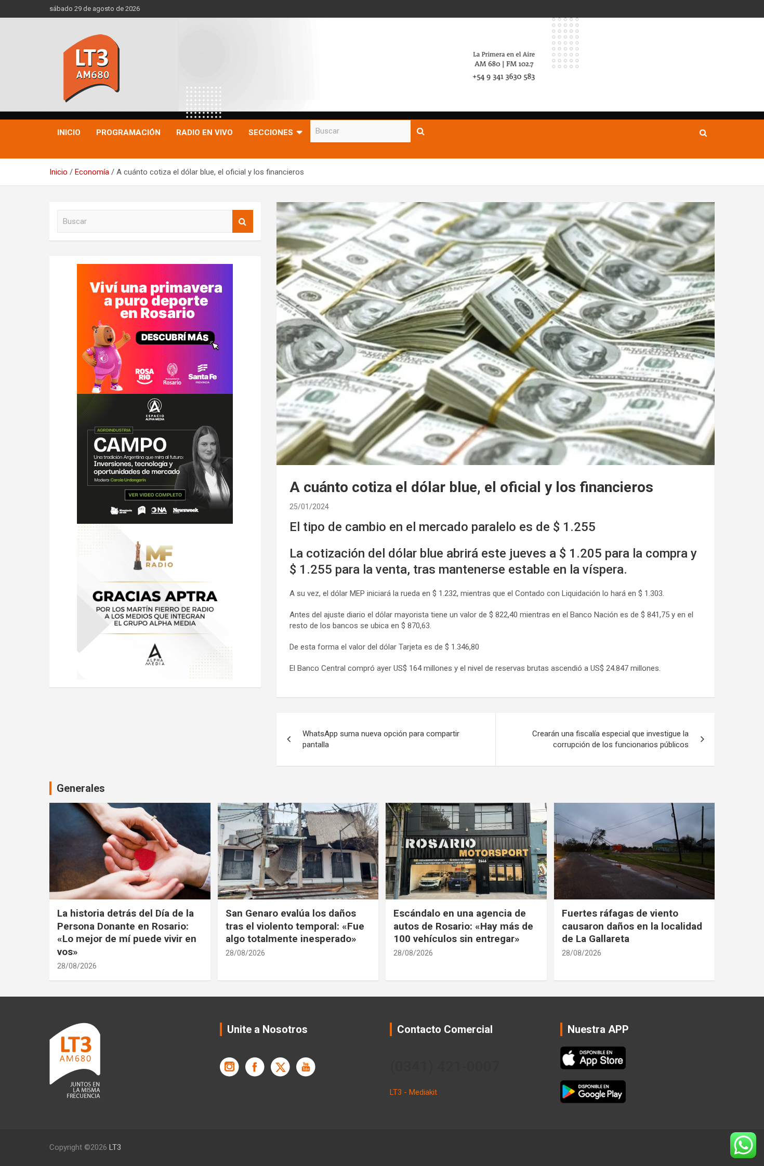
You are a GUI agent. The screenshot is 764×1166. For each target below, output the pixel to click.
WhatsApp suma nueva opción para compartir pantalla (380, 739)
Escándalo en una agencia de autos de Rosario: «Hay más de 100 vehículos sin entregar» (463, 926)
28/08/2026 (77, 966)
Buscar (421, 131)
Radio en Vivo (204, 132)
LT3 (115, 1147)
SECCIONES (270, 132)
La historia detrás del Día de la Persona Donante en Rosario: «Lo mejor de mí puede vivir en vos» (126, 932)
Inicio (69, 132)
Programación (128, 132)
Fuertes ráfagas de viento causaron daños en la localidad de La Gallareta (632, 926)
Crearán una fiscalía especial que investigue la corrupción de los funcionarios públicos (610, 739)
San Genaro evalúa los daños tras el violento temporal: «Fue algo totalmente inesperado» (295, 926)
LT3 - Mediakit (413, 1092)
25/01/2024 (309, 506)
